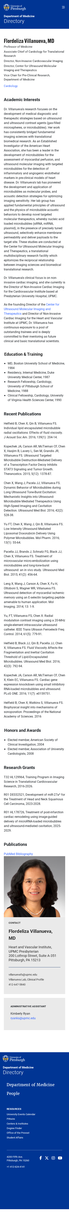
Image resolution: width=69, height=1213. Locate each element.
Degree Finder (14, 1128)
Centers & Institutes (17, 1123)
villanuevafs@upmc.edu (23, 974)
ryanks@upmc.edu (23, 1018)
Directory (19, 19)
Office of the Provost (18, 1132)
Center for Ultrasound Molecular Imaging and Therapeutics (31, 308)
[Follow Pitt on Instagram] (53, 1157)
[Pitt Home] (34, 9)
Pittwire (11, 1118)
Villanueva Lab (17, 979)
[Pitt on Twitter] (47, 1157)
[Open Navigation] (63, 7)
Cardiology (11, 86)
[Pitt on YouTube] (60, 1157)
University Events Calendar (21, 1114)
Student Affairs (15, 1137)
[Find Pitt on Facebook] (40, 1157)
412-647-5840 (17, 984)
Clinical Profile (35, 979)
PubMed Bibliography (18, 854)
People (13, 1093)
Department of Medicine (30, 1084)
